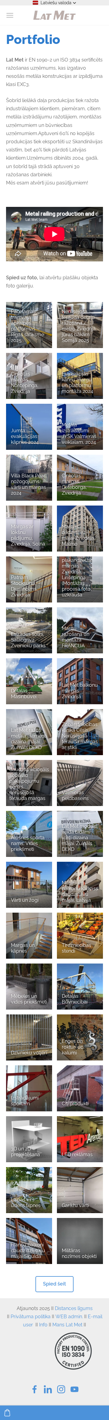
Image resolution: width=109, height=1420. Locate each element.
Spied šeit (54, 1284)
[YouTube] (74, 1389)
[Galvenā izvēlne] (10, 15)
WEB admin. (69, 1316)
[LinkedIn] (48, 1389)
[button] (54, 2)
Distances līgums (74, 1308)
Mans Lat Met (67, 1325)
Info (43, 1325)
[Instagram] (61, 1389)
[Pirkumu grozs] (7, 1412)
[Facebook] (34, 1389)
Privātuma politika (31, 1316)
